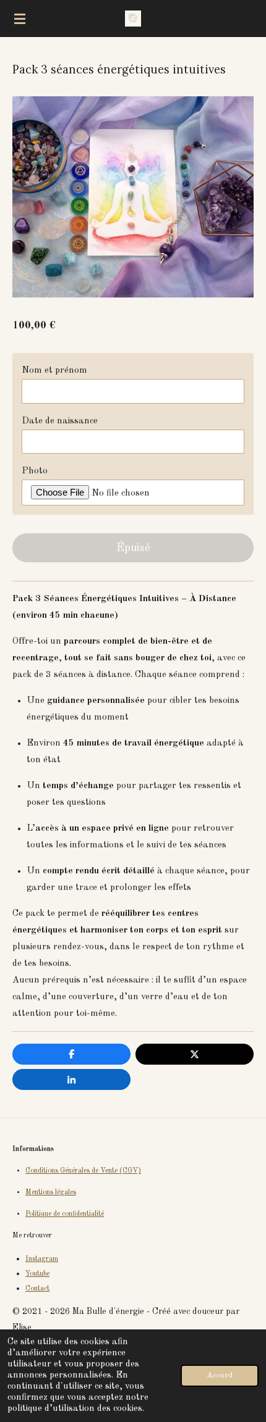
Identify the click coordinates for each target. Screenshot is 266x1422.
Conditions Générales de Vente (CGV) (83, 1171)
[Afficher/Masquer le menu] (19, 18)
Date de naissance (60, 421)
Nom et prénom (54, 370)
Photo (35, 471)
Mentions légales (50, 1192)
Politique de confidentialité (64, 1214)
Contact (37, 1288)
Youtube (37, 1274)
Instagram (41, 1259)
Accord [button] (220, 1375)
